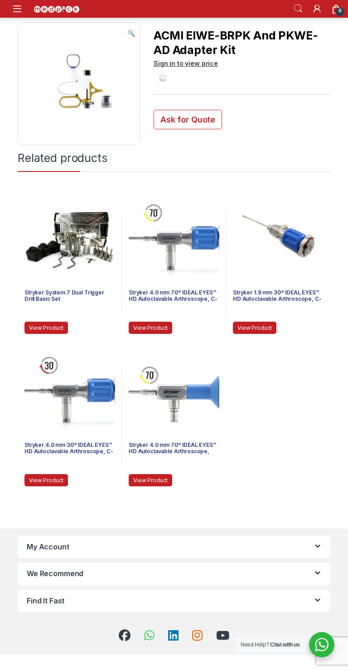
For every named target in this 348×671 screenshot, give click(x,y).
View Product (46, 327)
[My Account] (317, 8)
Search (298, 9)
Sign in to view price (186, 63)
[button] (131, 33)
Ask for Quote (187, 119)
